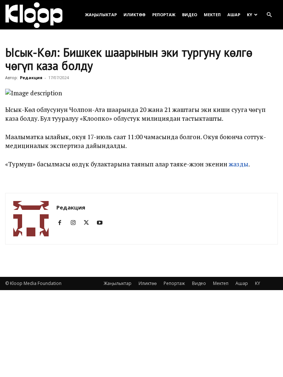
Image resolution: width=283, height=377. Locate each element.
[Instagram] (76, 222)
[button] (269, 14)
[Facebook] (62, 222)
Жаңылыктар (101, 14)
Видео (189, 14)
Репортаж (163, 14)
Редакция (31, 77)
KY (249, 14)
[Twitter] (89, 222)
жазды (238, 164)
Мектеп (212, 14)
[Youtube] (102, 222)
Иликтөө (134, 14)
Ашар (233, 14)
